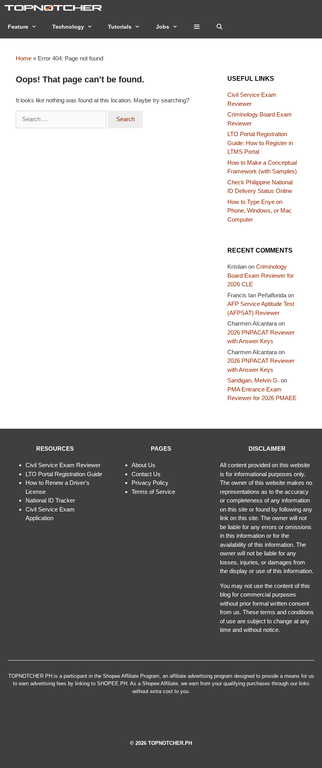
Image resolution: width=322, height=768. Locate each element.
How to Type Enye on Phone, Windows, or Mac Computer (259, 210)
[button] (196, 26)
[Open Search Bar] (219, 26)
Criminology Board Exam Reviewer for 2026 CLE (260, 275)
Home (23, 58)
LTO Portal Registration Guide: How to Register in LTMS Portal (260, 143)
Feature (18, 27)
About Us (144, 465)
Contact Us (146, 474)
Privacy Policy (150, 482)
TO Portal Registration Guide (65, 474)
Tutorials (120, 27)
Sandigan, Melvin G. (253, 380)
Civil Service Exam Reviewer (63, 465)
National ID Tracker (50, 500)
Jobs (162, 27)
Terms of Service (153, 491)
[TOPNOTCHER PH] (55, 7)
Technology (68, 27)
